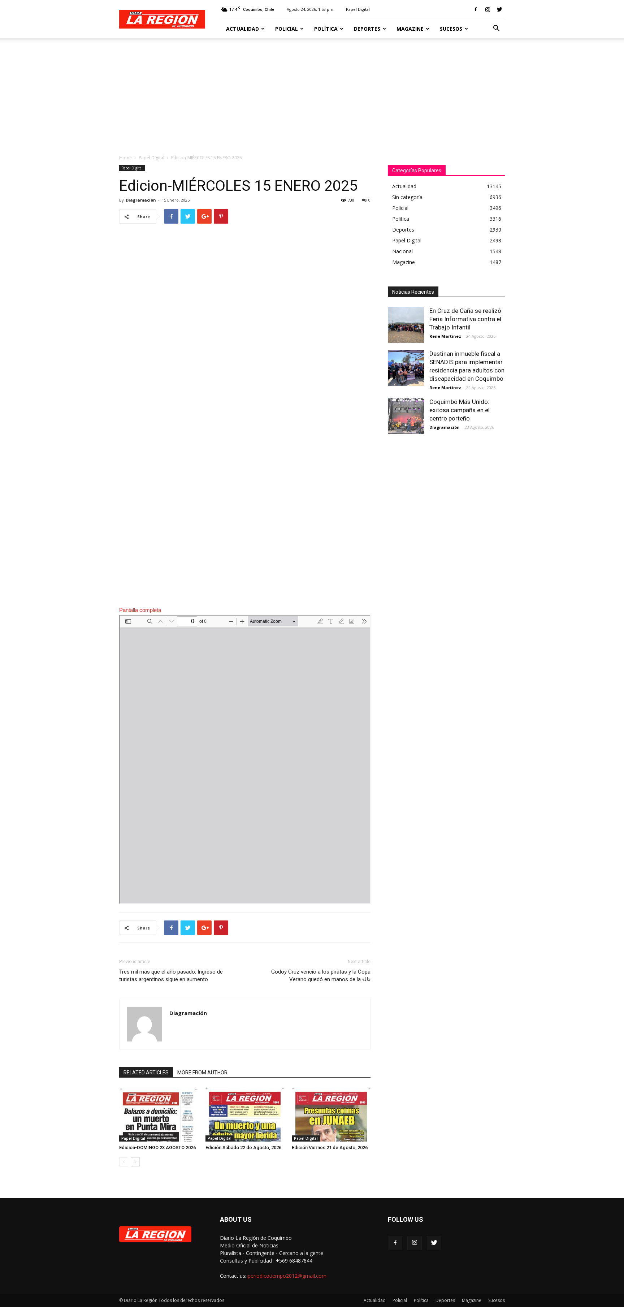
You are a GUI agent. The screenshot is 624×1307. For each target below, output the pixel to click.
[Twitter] (499, 9)
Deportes (367, 28)
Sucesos (451, 28)
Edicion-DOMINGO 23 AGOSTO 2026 (157, 1147)
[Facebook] (475, 9)
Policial (286, 28)
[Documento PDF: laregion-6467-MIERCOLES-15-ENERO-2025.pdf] (244, 759)
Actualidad (242, 28)
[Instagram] (487, 9)
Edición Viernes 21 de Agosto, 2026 (330, 1147)
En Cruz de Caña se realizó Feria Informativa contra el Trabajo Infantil (465, 319)
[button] (496, 29)
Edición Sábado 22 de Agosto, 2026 (243, 1147)
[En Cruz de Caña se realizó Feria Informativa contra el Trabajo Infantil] (406, 325)
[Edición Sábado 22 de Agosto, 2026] (244, 1114)
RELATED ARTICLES (146, 1072)
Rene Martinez (445, 336)
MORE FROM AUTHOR (202, 1072)
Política (326, 28)
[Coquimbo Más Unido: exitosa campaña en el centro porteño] (406, 416)
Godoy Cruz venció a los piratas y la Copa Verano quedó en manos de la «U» (320, 976)
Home (125, 158)
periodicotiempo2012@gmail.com (287, 1275)
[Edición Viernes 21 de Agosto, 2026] (331, 1114)
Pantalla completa (140, 610)
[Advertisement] (312, 92)
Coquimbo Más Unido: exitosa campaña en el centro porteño (459, 410)
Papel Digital (358, 9)
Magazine (410, 28)
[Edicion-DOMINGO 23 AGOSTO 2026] (158, 1114)
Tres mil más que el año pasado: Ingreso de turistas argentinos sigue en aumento (171, 976)
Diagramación (141, 200)
